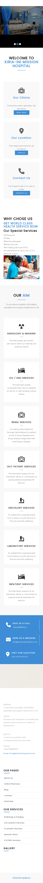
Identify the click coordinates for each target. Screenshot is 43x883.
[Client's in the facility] (21, 861)
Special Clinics (11, 834)
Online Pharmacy (12, 784)
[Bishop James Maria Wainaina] (21, 854)
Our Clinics (21, 97)
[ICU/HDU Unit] (33, 854)
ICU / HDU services (21, 377)
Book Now (21, 112)
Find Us (21, 153)
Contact (8, 795)
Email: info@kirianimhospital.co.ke (19, 753)
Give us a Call (21, 623)
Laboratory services (21, 546)
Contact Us (21, 178)
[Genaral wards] (33, 858)
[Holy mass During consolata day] (9, 854)
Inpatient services (21, 584)
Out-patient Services (14, 822)
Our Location (21, 138)
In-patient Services (13, 828)
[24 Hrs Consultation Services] (33, 861)
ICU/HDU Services (12, 840)
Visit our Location (23, 652)
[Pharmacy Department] (9, 858)
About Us (8, 778)
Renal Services (21, 422)
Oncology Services (21, 507)
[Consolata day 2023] (9, 861)
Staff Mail (8, 801)
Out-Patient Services (21, 466)
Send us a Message (24, 638)
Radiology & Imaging (21, 333)
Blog (6, 789)
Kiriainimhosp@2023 (21, 878)
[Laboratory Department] (21, 858)
